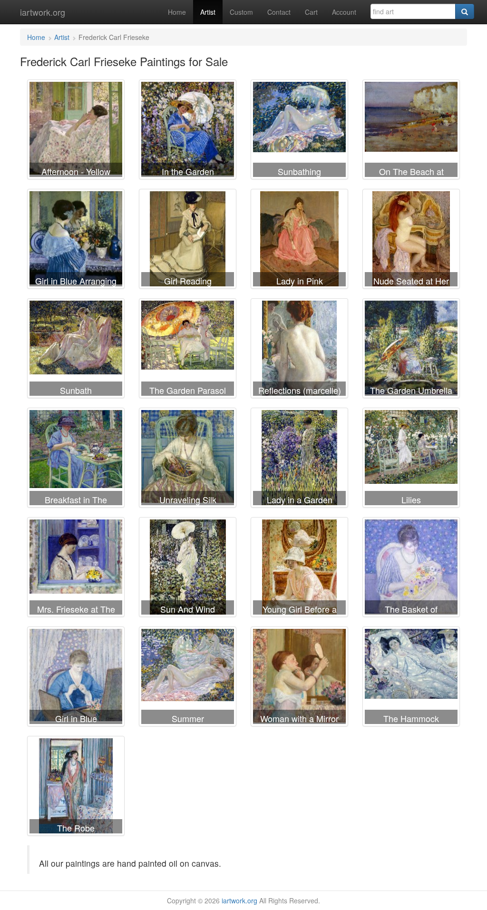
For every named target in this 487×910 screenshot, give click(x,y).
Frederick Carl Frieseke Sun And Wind (187, 568)
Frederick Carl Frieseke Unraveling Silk (187, 459)
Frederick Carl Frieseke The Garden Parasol (187, 350)
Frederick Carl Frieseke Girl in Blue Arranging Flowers (76, 240)
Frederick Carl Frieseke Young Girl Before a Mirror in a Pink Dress (299, 568)
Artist (207, 12)
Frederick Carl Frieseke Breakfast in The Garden (76, 459)
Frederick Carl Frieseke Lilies (411, 459)
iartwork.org (42, 12)
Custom (241, 12)
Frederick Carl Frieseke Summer (187, 678)
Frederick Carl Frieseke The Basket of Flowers (411, 568)
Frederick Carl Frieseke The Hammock (411, 678)
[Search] (464, 11)
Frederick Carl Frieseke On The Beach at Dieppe (411, 131)
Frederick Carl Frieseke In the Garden (187, 131)
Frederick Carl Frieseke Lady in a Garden (299, 459)
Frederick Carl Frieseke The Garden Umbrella (411, 350)
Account (344, 12)
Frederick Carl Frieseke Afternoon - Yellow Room (76, 131)
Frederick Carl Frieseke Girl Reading (187, 240)
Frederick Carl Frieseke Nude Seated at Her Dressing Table (411, 240)
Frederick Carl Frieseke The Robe (76, 787)
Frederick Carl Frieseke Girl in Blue (76, 678)
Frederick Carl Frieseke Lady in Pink (299, 240)
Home (177, 12)
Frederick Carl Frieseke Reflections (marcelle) (299, 350)
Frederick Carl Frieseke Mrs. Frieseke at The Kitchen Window (76, 568)
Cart (311, 12)
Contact (279, 12)
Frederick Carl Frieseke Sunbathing (299, 131)
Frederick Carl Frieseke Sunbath (76, 350)
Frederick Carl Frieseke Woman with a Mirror (299, 678)
